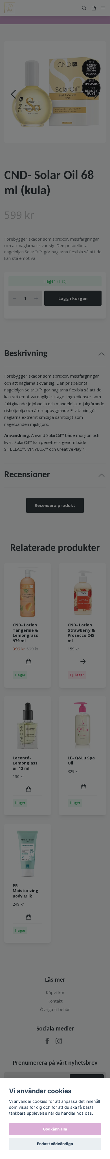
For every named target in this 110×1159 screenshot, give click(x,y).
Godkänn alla (55, 1129)
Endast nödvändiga (55, 1143)
